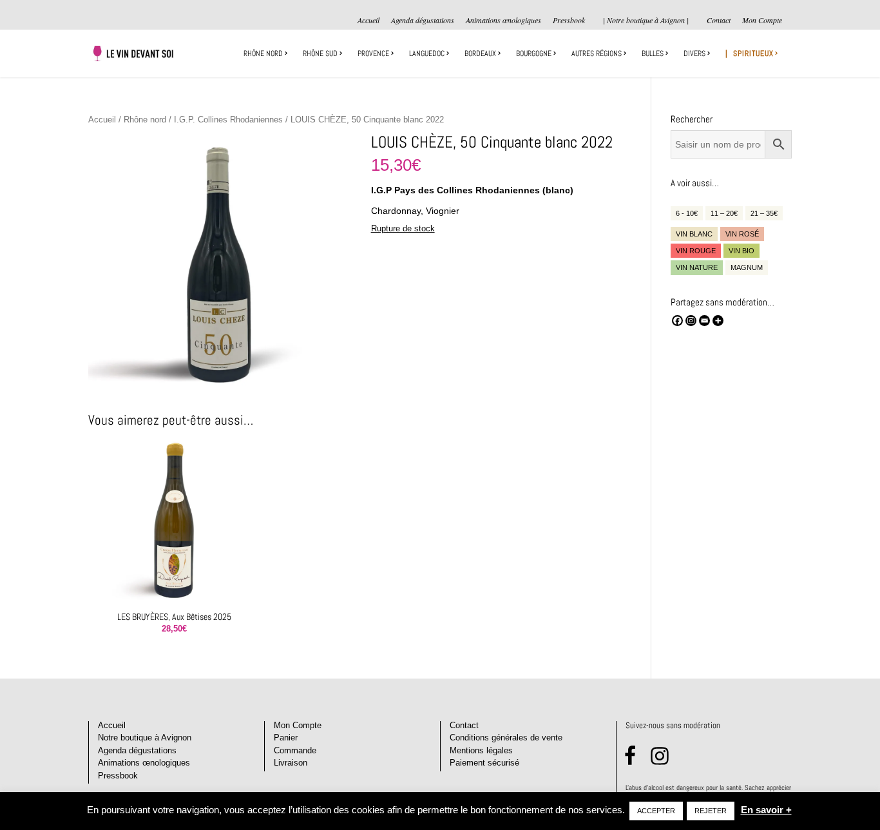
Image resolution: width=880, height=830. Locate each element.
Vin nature (697, 267)
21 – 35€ (764, 213)
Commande (295, 750)
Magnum (747, 267)
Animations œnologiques (503, 20)
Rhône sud (320, 54)
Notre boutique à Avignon (144, 737)
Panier (286, 737)
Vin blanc (694, 234)
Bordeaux (480, 54)
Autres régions (596, 54)
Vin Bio (741, 251)
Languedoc (427, 54)
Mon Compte (762, 20)
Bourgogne (533, 54)
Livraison (290, 762)
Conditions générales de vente (506, 737)
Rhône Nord (263, 54)
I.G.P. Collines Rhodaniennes (228, 119)
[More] (718, 320)
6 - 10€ (687, 213)
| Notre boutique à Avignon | (646, 20)
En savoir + (766, 809)
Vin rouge (696, 251)
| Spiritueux (749, 54)
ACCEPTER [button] (656, 811)
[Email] (704, 320)
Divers (694, 54)
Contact (719, 20)
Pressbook (569, 20)
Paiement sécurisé (484, 762)
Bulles (653, 54)
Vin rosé (742, 234)
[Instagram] (690, 320)
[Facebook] (677, 320)
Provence (373, 54)
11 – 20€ (724, 213)
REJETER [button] (710, 811)
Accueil (368, 20)
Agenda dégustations (422, 20)
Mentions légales (481, 750)
